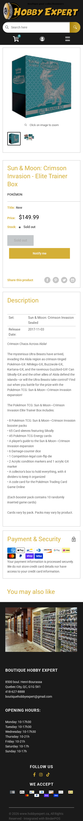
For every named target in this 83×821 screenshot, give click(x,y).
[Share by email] (72, 280)
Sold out (20, 240)
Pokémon (14, 194)
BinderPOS (52, 818)
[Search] (75, 27)
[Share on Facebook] (47, 280)
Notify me (39, 253)
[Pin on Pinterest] (56, 280)
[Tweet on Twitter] (64, 280)
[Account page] (42, 39)
